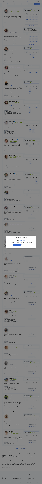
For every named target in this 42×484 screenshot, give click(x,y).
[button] (21, 246)
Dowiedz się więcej (22, 240)
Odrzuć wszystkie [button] (25, 244)
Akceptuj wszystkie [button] (17, 244)
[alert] (21, 242)
